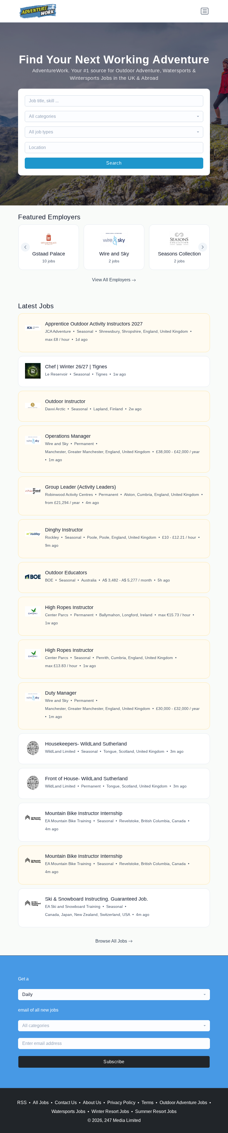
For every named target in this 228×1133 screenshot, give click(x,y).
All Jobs (41, 1102)
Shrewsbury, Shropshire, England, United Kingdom (143, 331)
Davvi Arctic (55, 409)
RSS (22, 1102)
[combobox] (114, 116)
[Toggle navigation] (204, 11)
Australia (88, 580)
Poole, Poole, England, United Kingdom (121, 537)
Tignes (101, 374)
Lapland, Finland (108, 409)
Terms (147, 1102)
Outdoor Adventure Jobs (183, 1102)
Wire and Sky (56, 443)
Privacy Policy (121, 1102)
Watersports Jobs (68, 1111)
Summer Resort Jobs (156, 1111)
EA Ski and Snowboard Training (72, 906)
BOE (49, 580)
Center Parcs (56, 615)
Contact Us (66, 1102)
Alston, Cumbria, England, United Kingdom (161, 494)
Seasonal (85, 331)
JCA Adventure (58, 331)
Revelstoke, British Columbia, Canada (152, 821)
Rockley (52, 537)
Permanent (84, 443)
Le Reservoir (56, 374)
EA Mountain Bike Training (68, 821)
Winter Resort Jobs (110, 1111)
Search (114, 163)
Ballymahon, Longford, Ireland (125, 615)
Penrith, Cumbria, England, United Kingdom (134, 657)
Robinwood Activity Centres (69, 494)
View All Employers (112, 279)
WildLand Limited (60, 751)
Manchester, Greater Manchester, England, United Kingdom (97, 451)
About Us (92, 1102)
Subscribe (114, 1061)
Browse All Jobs (111, 941)
